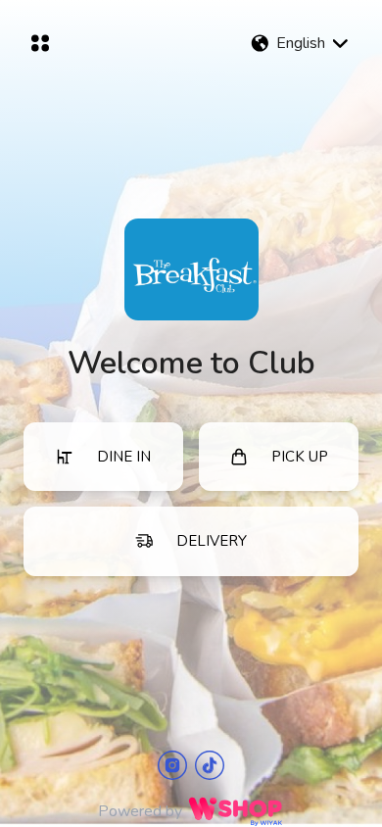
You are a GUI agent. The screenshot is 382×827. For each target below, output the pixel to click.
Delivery (211, 541)
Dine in (124, 456)
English (300, 43)
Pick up (299, 456)
